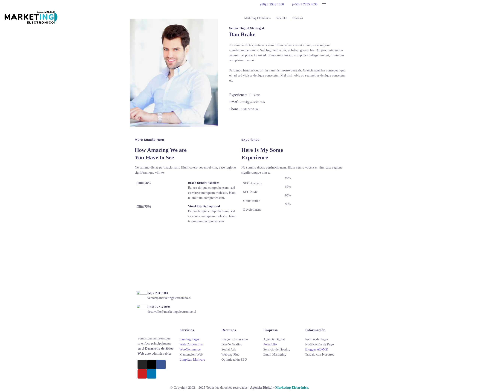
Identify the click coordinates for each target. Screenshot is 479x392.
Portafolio (281, 18)
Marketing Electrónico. (291, 387)
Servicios (297, 18)
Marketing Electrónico (257, 18)
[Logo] (31, 17)
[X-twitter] (151, 364)
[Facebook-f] (161, 364)
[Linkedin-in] (151, 374)
